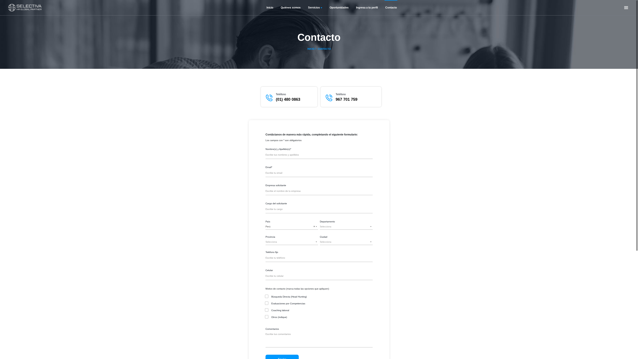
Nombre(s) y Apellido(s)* (278, 149)
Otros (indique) (279, 317)
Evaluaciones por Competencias (288, 303)
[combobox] (292, 226)
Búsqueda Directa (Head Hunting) (289, 296)
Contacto (391, 7)
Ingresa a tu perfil (367, 7)
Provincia (270, 237)
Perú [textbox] (290, 226)
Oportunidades (339, 7)
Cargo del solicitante (276, 203)
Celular (269, 270)
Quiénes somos (291, 7)
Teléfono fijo (272, 252)
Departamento (327, 221)
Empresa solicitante (276, 185)
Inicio (269, 7)
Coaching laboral (280, 310)
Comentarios (272, 329)
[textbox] (346, 226)
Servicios (314, 7)
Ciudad (323, 237)
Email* (269, 167)
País (268, 221)
